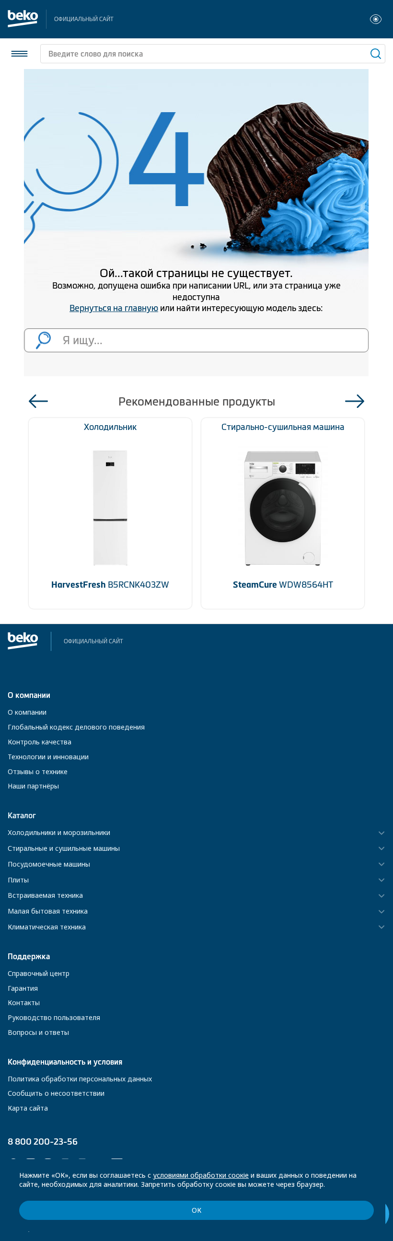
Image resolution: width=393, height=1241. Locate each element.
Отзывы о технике (38, 771)
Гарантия (23, 988)
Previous (38, 401)
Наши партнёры (33, 785)
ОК (196, 1210)
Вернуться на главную (113, 308)
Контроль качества (39, 741)
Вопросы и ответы (38, 1032)
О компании (27, 712)
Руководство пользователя (54, 1017)
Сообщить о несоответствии (56, 1093)
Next (354, 401)
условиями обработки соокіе (201, 1175)
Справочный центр (38, 973)
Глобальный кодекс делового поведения (76, 726)
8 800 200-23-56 (43, 1142)
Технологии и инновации (48, 756)
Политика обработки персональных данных (80, 1078)
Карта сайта (28, 1108)
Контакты (24, 1002)
